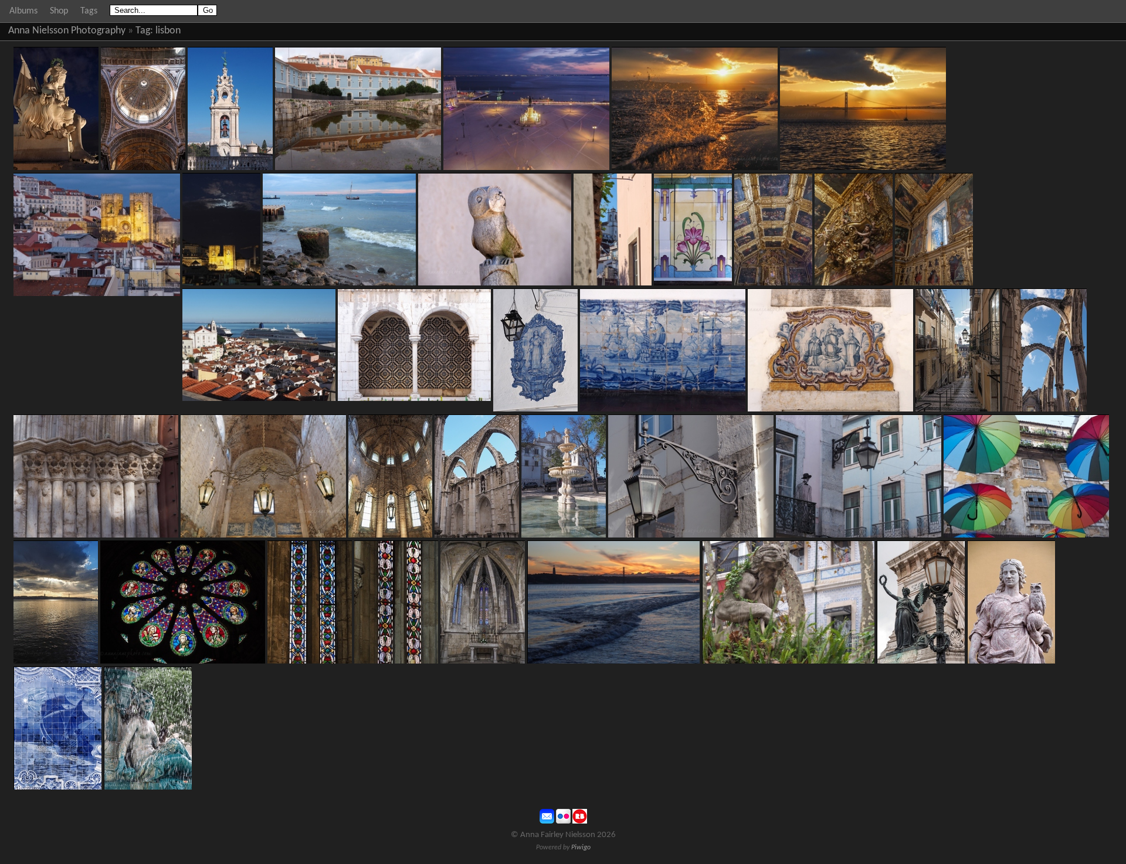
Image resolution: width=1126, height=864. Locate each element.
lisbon (168, 30)
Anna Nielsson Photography (67, 30)
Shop (59, 11)
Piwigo (581, 847)
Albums (23, 11)
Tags (88, 11)
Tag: (144, 30)
